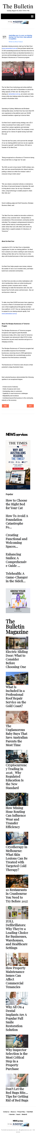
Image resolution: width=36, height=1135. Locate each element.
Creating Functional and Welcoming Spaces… (16, 540)
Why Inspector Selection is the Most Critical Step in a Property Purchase (17, 1059)
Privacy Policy (21, 1112)
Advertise (12, 1114)
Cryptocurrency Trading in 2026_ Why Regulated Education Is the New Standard (16, 776)
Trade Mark (30, 1112)
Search (18, 1114)
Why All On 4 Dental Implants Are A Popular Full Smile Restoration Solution (16, 1018)
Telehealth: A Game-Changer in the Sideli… (17, 577)
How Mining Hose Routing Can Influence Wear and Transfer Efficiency (16, 817)
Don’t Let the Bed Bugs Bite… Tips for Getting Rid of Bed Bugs (17, 1094)
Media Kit (24, 1114)
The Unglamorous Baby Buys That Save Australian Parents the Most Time (17, 735)
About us (13, 1112)
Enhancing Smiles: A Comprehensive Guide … (16, 560)
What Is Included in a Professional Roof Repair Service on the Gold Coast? (16, 696)
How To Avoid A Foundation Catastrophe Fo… (17, 521)
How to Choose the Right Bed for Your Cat (16, 504)
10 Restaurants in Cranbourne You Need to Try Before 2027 (17, 895)
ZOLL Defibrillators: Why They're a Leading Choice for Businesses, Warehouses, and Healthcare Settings (17, 934)
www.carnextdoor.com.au (9, 48)
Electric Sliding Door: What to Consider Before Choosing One (17, 659)
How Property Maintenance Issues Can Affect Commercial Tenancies (15, 977)
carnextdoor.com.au (14, 94)
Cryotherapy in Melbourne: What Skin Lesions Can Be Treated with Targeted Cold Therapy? (17, 858)
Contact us (6, 1112)
